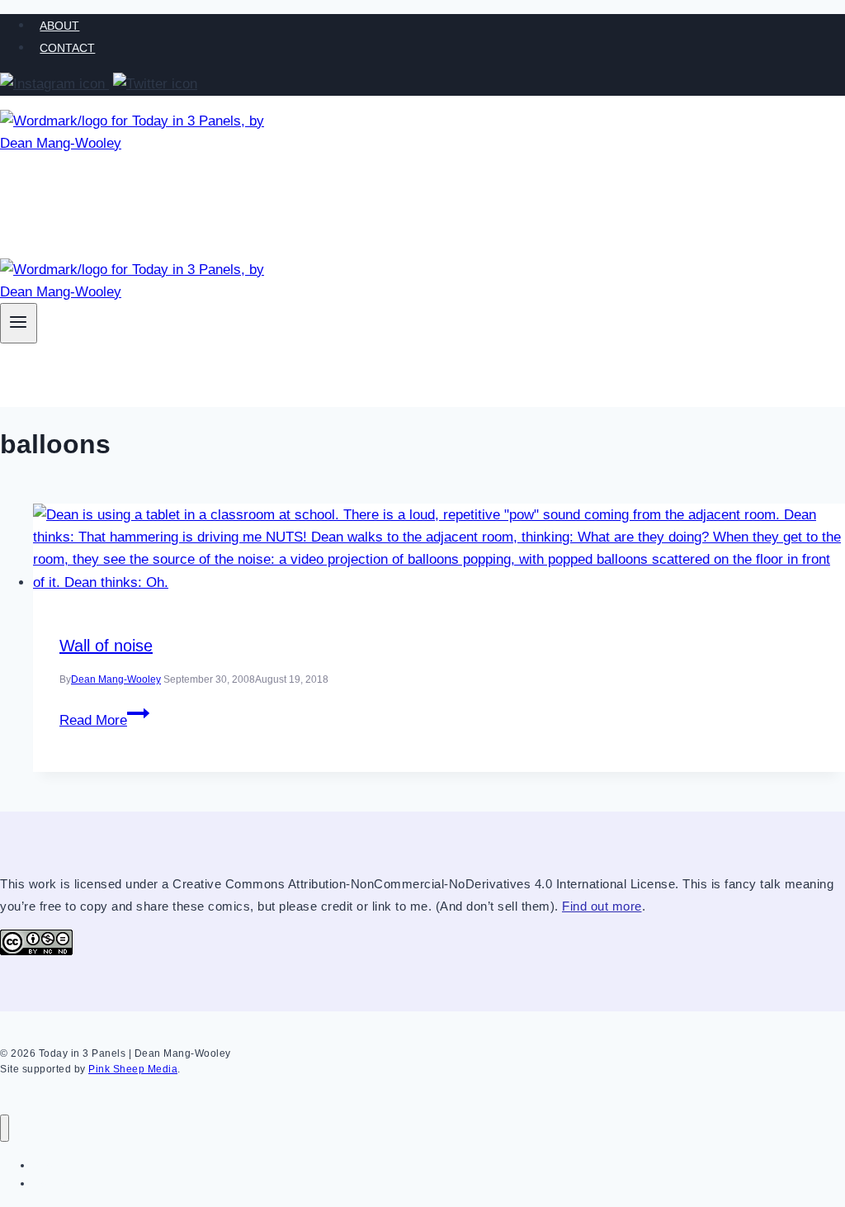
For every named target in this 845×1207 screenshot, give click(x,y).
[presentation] (439, 549)
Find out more (602, 906)
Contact (67, 47)
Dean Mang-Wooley (116, 679)
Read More (104, 720)
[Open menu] (18, 323)
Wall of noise (106, 646)
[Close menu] (4, 1128)
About (59, 25)
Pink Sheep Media (132, 1069)
